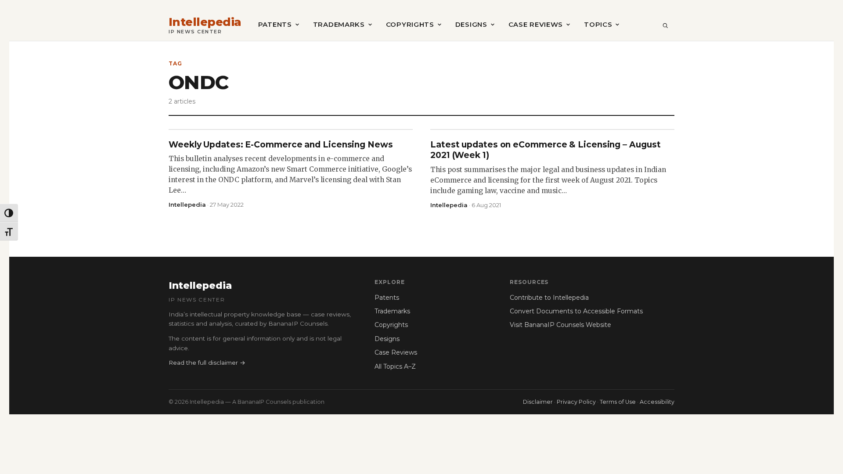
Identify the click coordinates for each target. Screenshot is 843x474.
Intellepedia (205, 22)
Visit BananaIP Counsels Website (560, 325)
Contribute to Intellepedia (549, 298)
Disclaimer (538, 402)
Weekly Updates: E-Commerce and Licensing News (281, 145)
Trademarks (339, 24)
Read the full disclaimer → (207, 362)
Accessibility (657, 402)
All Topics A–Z (395, 366)
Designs (471, 24)
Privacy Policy (576, 402)
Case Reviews (535, 24)
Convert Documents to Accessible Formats (576, 311)
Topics (598, 24)
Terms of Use (618, 402)
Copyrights (410, 24)
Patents (275, 24)
